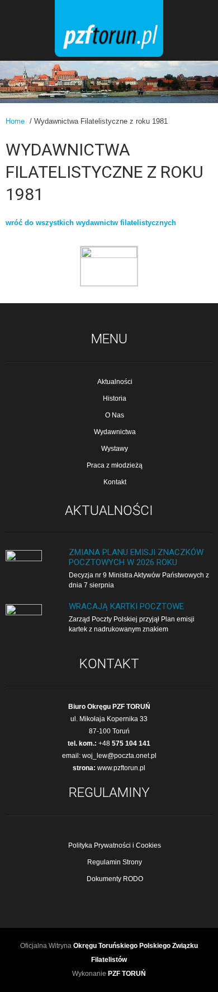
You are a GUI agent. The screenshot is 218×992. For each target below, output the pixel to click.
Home (15, 121)
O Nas (114, 415)
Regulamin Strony (114, 862)
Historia (114, 398)
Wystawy (114, 449)
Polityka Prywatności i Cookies (114, 845)
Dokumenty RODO (115, 879)
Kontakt (114, 482)
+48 (124, 743)
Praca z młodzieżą (115, 465)
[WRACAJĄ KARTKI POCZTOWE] (24, 613)
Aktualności (114, 382)
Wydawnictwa (115, 432)
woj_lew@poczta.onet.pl (119, 756)
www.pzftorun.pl (121, 768)
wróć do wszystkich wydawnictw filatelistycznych (91, 222)
